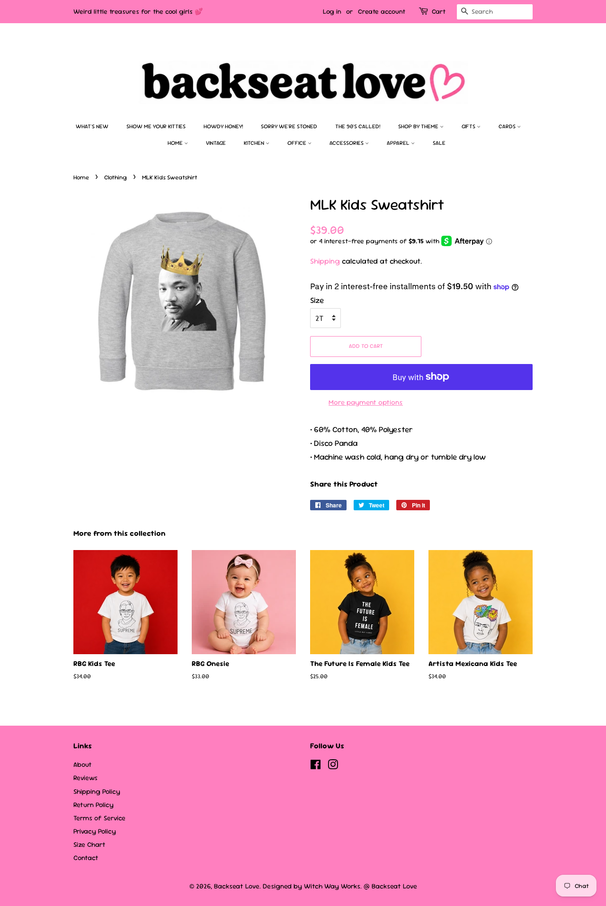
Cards (508, 126)
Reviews (85, 777)
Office (297, 143)
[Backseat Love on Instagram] (333, 766)
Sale (439, 143)
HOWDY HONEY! (223, 126)
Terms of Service (99, 818)
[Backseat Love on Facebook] (315, 766)
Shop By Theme (419, 126)
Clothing (115, 177)
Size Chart (89, 844)
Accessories (347, 143)
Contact (85, 857)
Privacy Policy (94, 831)
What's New (92, 126)
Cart (439, 11)
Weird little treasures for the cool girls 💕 (138, 11)
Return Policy (93, 804)
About (82, 764)
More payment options (366, 402)
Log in (332, 11)
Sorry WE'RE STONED (289, 126)
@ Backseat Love (390, 886)
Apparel (399, 143)
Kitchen (255, 143)
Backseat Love (236, 886)
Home (176, 143)
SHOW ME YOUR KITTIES (156, 126)
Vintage (216, 143)
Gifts (469, 126)
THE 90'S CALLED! (357, 126)
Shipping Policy (96, 791)
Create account (381, 11)
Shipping (325, 261)
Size (317, 300)
